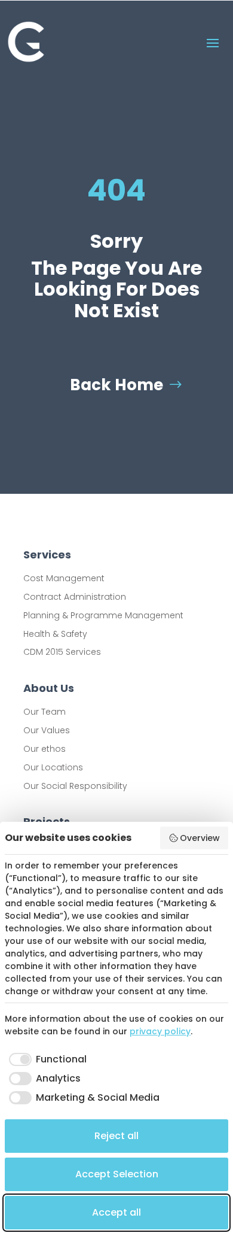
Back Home (116, 385)
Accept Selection (116, 1174)
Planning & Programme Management (103, 615)
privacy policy (160, 1031)
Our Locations (53, 767)
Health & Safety (55, 634)
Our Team (44, 712)
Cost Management (64, 578)
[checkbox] (46, 1059)
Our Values (46, 730)
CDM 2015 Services (62, 652)
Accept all (116, 1212)
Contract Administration (74, 597)
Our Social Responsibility (75, 786)
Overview (200, 838)
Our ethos (44, 749)
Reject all (116, 1136)
